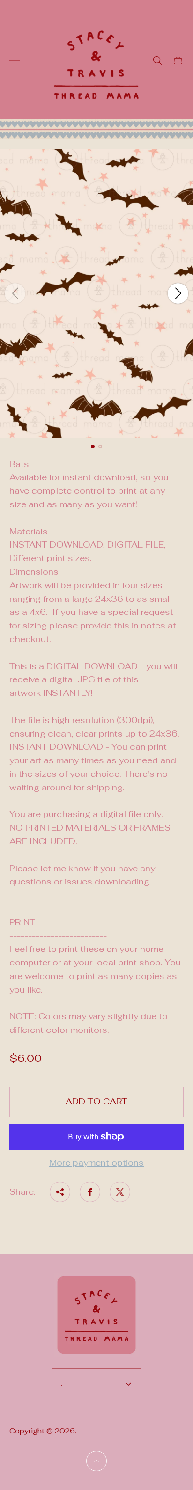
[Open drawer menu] (14, 60)
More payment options (96, 1163)
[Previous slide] (15, 293)
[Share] (60, 1192)
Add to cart (96, 1101)
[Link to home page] (96, 1321)
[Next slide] (178, 293)
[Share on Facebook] (90, 1192)
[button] (93, 446)
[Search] (157, 60)
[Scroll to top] (96, 1461)
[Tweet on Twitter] (120, 1192)
